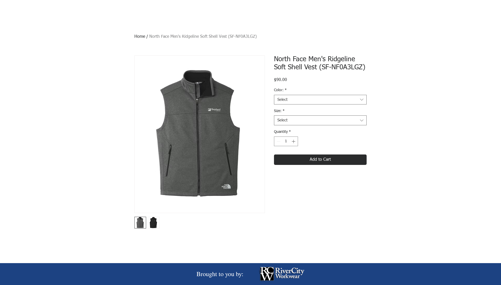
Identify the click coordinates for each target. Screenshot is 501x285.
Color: (280, 90)
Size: (279, 111)
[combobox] (320, 100)
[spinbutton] (286, 141)
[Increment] (294, 141)
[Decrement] (278, 141)
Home (139, 37)
